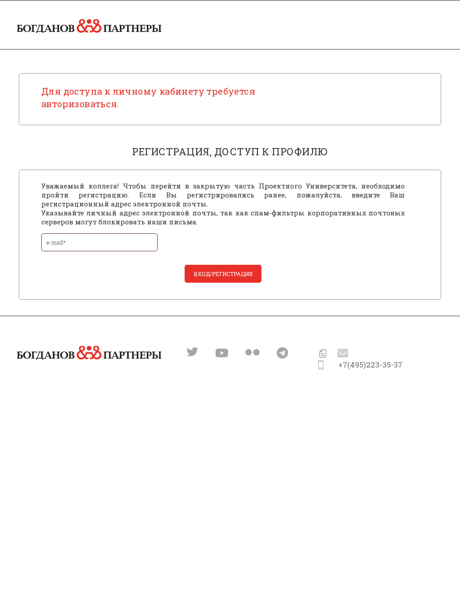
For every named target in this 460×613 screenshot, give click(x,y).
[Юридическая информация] (322, 355)
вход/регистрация (223, 273)
